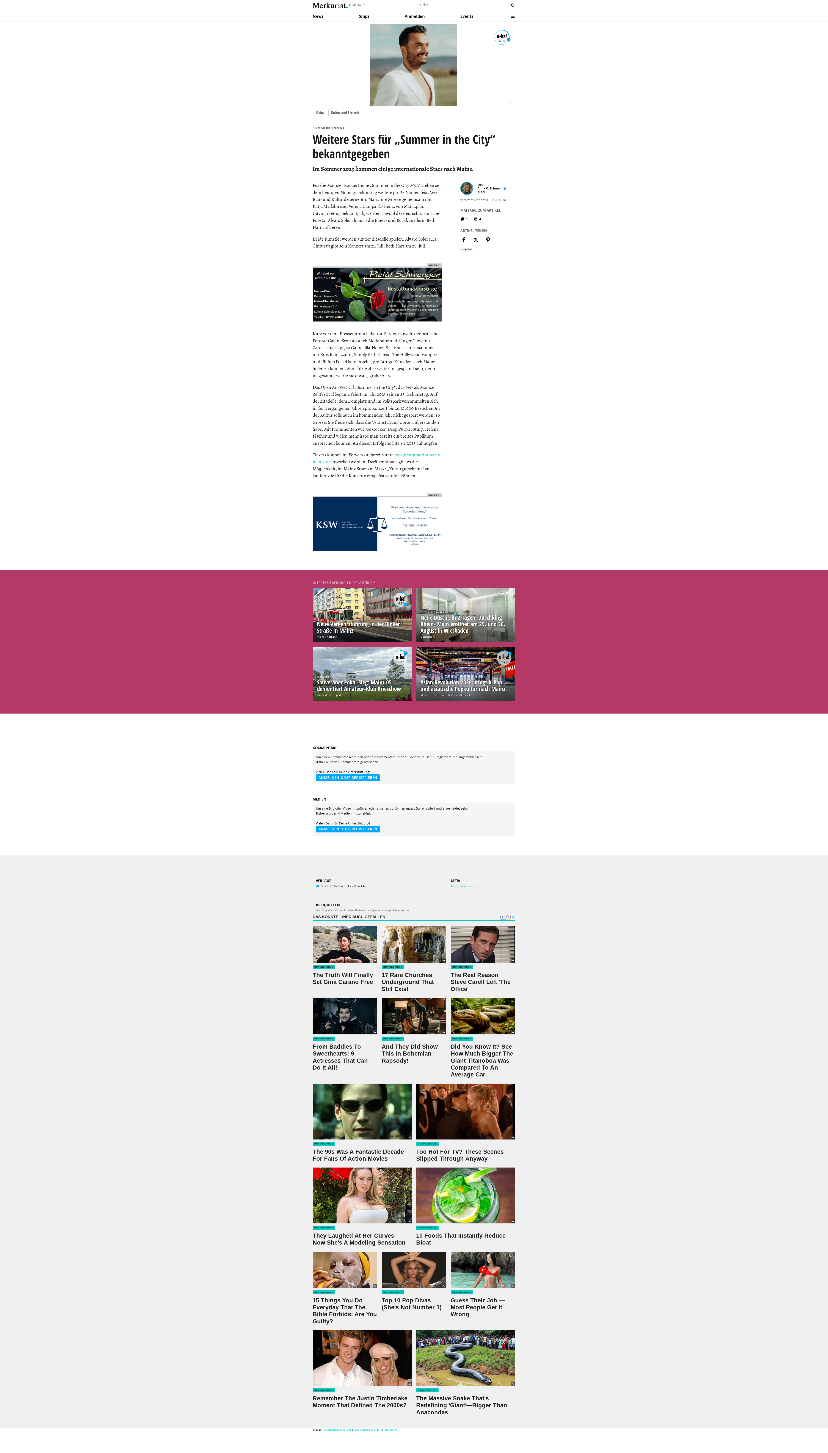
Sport (338, 695)
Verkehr (332, 636)
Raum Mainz (324, 695)
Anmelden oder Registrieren (347, 777)
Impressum (390, 1429)
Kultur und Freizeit (345, 112)
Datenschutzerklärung (337, 1429)
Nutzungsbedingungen (367, 1429)
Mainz (320, 112)
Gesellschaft (438, 695)
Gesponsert (427, 636)
